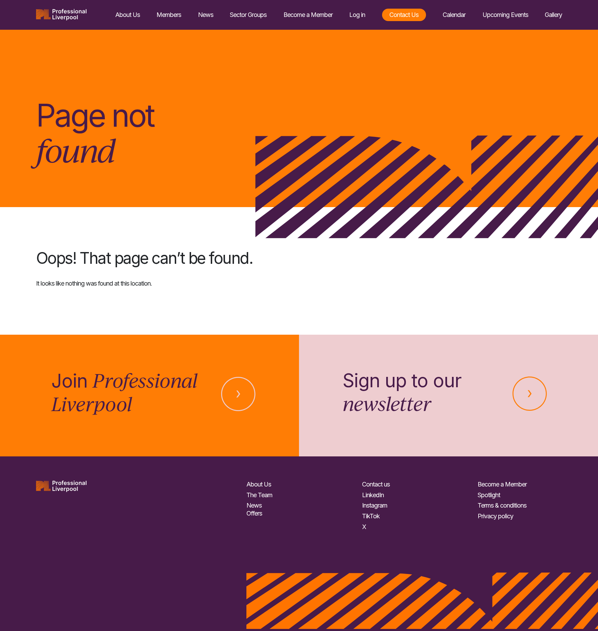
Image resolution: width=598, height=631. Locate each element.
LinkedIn (373, 495)
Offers (254, 513)
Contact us (376, 484)
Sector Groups (248, 14)
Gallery (553, 14)
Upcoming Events (505, 14)
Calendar (454, 14)
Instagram (374, 505)
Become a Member (308, 14)
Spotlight (489, 495)
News (205, 14)
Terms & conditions (502, 505)
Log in (357, 14)
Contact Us (403, 14)
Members (168, 14)
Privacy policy (495, 516)
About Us (127, 14)
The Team (259, 495)
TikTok (371, 516)
